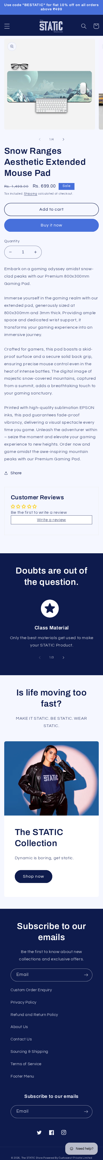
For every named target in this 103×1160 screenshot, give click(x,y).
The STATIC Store (32, 1158)
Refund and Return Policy (34, 1015)
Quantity (12, 241)
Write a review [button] (51, 520)
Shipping (30, 193)
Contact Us (21, 1039)
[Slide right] (63, 139)
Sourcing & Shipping (29, 1052)
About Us (19, 1027)
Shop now (33, 876)
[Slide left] (39, 139)
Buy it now (52, 225)
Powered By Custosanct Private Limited (67, 1158)
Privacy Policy (23, 1002)
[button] (7, 26)
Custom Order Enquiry (31, 990)
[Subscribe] (86, 975)
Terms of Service (26, 1064)
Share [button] (16, 473)
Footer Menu (22, 1076)
